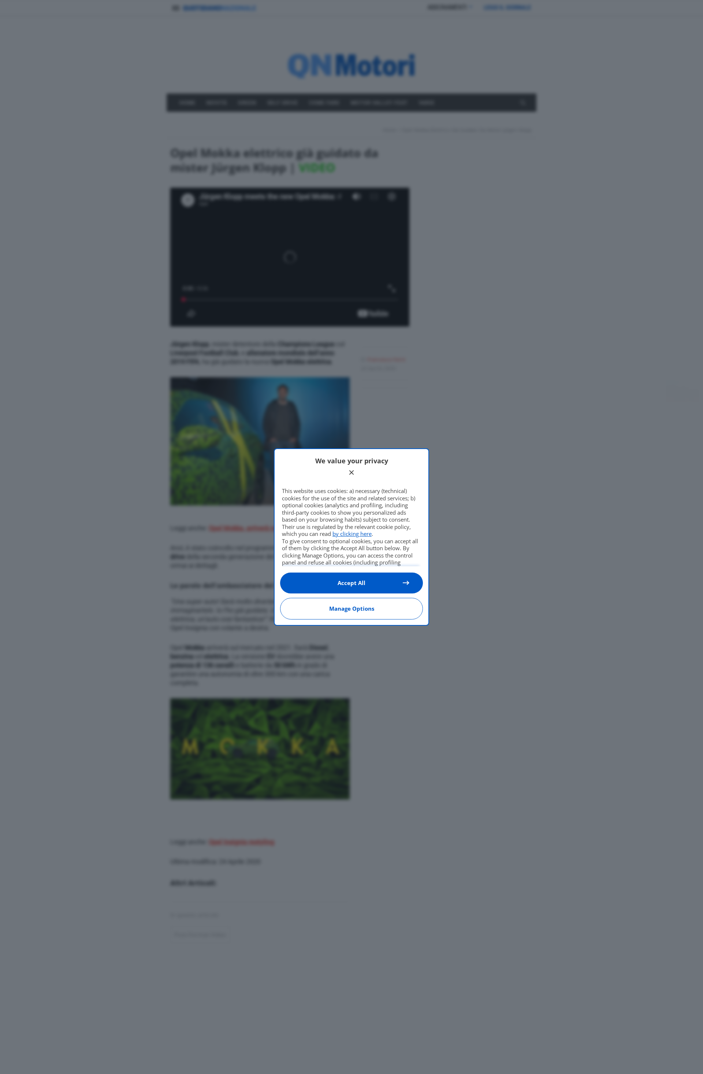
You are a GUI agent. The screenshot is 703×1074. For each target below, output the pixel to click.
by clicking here (352, 533)
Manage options (351, 608)
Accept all (351, 582)
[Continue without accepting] (351, 472)
